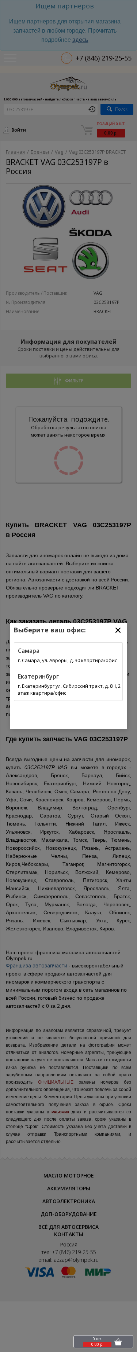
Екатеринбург (38, 676)
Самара (28, 651)
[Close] (118, 630)
